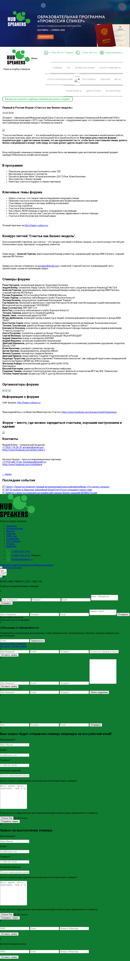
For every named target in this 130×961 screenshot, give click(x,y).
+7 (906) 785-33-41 (57, 52)
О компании (73, 91)
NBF (116, 79)
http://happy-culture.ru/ (36, 225)
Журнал (10, 531)
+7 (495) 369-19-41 (89, 52)
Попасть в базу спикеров (13, 643)
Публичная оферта (44, 565)
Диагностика (93, 91)
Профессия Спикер (85, 68)
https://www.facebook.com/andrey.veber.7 (23, 450)
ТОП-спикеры (89, 79)
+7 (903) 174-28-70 (12, 447)
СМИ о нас (11, 536)
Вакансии (11, 546)
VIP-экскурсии (113, 91)
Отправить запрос (10, 821)
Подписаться (37, 641)
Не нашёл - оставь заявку (13, 646)
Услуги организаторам (59, 79)
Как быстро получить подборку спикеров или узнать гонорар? (37, 99)
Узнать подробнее (99, 692)
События (105, 79)
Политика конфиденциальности (17, 565)
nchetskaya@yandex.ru (34, 462)
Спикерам (11, 526)
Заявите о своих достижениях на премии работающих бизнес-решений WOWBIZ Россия (51, 492)
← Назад (7, 474)
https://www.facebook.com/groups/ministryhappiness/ (89, 412)
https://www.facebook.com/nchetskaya (22, 464)
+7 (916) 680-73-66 (12, 462)
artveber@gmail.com (48, 266)
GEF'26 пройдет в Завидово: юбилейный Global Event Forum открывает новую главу (48, 489)
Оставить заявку (9, 655)
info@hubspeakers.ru (114, 52)
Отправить (6, 603)
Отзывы (10, 543)
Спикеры (57, 68)
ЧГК (68, 68)
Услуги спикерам (109, 68)
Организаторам (14, 528)
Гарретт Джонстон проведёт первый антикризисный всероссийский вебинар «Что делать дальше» (57, 486)
